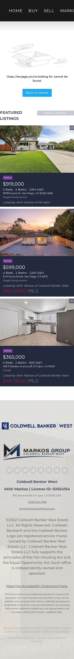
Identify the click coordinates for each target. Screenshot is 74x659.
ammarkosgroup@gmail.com (37, 508)
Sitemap (48, 631)
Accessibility (62, 631)
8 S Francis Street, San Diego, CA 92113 (25, 276)
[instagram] (49, 470)
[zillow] (33, 470)
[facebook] (9, 470)
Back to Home (37, 93)
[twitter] (25, 470)
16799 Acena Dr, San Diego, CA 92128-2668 (28, 193)
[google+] (65, 470)
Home (15, 10)
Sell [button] (49, 10)
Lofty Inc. (28, 637)
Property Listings (31, 631)
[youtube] (57, 470)
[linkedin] (17, 470)
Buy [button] (33, 10)
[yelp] (41, 470)
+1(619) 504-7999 (37, 502)
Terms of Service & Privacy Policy (22, 627)
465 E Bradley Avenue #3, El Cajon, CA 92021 (29, 366)
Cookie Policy (52, 627)
